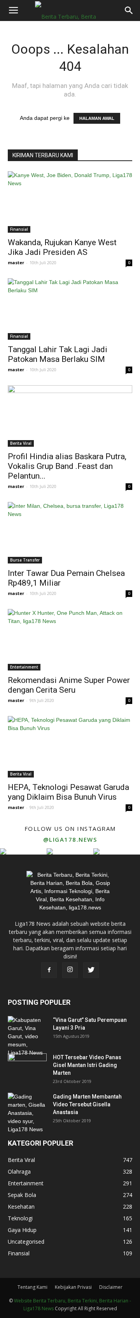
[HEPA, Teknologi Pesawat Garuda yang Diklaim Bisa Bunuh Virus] (70, 746)
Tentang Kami (32, 1287)
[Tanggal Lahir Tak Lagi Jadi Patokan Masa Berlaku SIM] (70, 309)
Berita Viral (21, 443)
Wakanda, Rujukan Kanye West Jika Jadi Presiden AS (62, 247)
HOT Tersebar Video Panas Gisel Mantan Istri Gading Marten (87, 1065)
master (16, 262)
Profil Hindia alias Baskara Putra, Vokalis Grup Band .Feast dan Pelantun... (67, 466)
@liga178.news (70, 839)
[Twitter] (91, 970)
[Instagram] (70, 970)
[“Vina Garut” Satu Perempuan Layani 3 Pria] (27, 1036)
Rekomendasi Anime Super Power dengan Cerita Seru (69, 685)
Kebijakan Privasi (73, 1287)
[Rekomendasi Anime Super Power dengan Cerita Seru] (70, 639)
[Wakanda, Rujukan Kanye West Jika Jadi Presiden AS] (70, 202)
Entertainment (24, 667)
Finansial (19, 229)
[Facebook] (49, 970)
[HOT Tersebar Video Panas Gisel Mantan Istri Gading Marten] (27, 1067)
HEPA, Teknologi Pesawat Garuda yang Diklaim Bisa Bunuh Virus (68, 792)
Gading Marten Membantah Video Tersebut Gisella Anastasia (87, 1104)
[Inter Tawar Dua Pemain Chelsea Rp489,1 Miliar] (70, 532)
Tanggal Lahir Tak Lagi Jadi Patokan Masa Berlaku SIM (57, 354)
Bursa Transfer (25, 560)
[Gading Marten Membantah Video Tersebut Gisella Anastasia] (27, 1113)
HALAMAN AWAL (96, 118)
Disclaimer (110, 1287)
